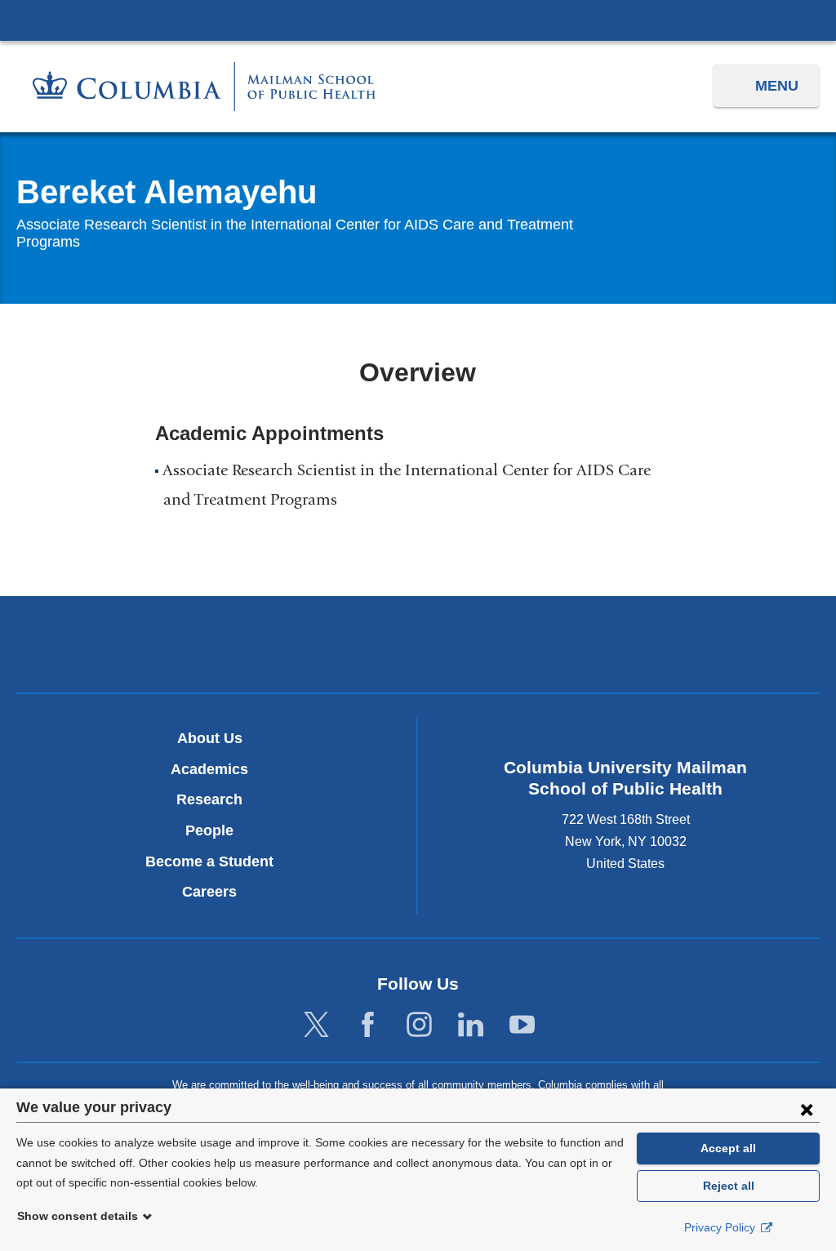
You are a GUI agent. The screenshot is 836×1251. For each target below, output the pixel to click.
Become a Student (209, 861)
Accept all (728, 1148)
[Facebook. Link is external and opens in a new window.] (367, 1025)
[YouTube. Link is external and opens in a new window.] (522, 1025)
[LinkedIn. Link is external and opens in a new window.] (470, 1025)
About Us (209, 738)
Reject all (728, 1185)
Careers (209, 892)
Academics (209, 769)
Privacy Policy (721, 1227)
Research (209, 799)
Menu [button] (776, 86)
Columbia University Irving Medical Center (418, 19)
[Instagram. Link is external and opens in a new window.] (419, 1025)
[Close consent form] (807, 1109)
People (209, 830)
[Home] (204, 86)
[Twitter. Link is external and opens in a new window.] (316, 1025)
